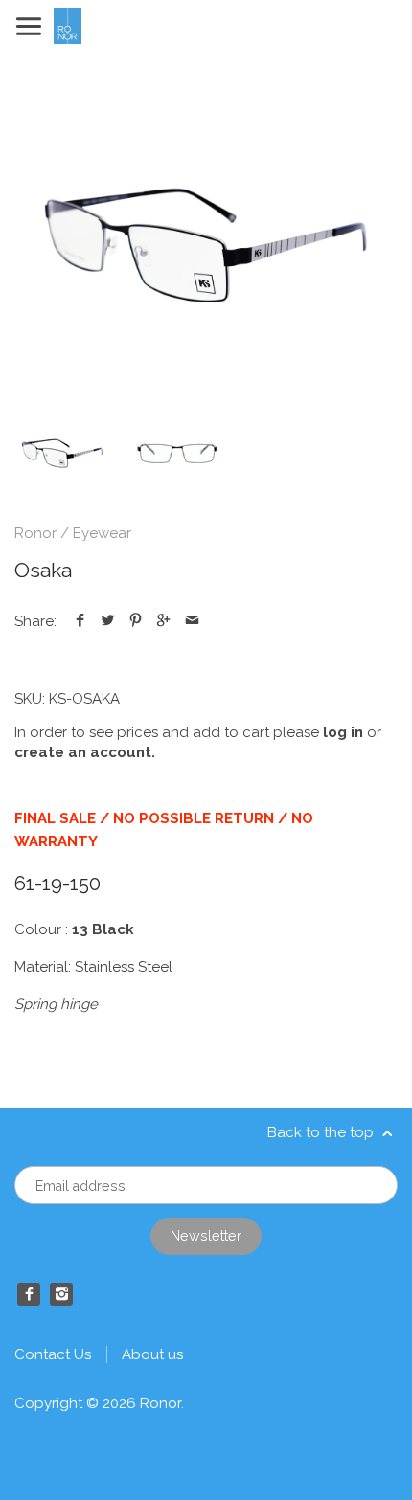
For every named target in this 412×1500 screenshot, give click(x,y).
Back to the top (322, 1132)
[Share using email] (192, 621)
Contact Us (52, 1354)
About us (152, 1354)
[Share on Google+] (163, 621)
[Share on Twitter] (108, 621)
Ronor (35, 533)
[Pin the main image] (135, 621)
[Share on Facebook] (80, 621)
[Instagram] (61, 1294)
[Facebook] (28, 1294)
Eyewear (102, 533)
